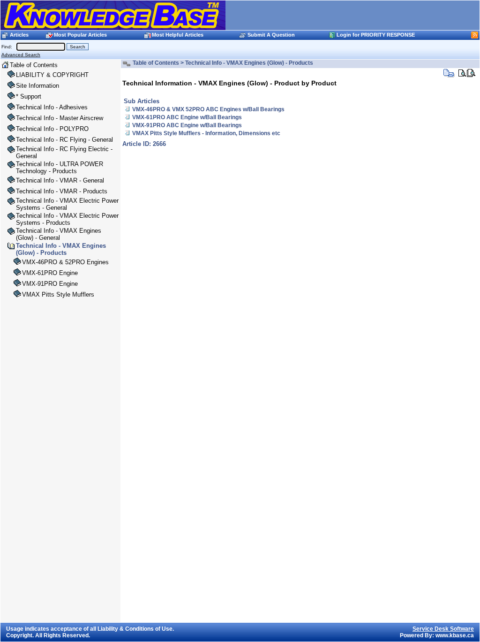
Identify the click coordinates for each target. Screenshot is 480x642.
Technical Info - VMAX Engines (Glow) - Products (61, 249)
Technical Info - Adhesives (52, 107)
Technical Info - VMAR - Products (61, 191)
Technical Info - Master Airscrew (59, 118)
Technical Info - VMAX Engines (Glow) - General (58, 234)
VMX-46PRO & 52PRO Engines (65, 262)
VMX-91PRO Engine (50, 283)
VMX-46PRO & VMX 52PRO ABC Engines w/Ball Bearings (208, 109)
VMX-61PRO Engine (50, 272)
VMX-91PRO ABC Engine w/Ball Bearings (187, 125)
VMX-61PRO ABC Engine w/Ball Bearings (187, 117)
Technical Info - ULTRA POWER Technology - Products (59, 167)
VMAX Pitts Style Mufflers (58, 294)
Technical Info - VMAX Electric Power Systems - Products (67, 219)
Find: (8, 46)
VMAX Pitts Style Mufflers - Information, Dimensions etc (206, 133)
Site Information (37, 85)
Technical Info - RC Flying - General (64, 139)
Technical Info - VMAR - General (60, 180)
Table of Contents (34, 65)
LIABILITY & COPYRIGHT (52, 74)
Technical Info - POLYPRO (52, 128)
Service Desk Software (443, 629)
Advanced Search (20, 54)
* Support (28, 96)
